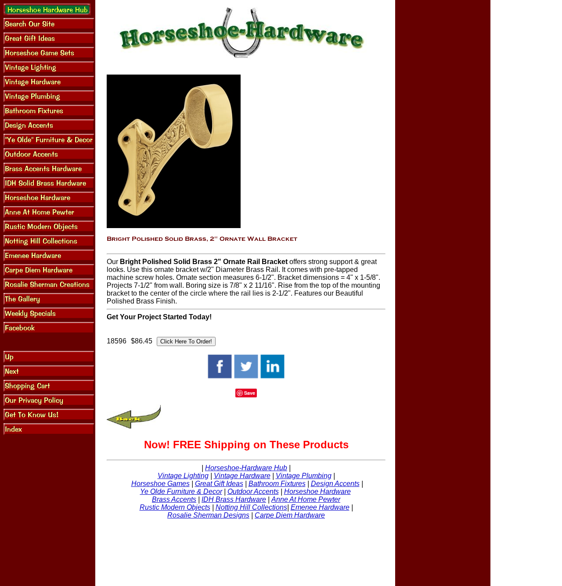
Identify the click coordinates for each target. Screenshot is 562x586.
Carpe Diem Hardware (290, 515)
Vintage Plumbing (303, 475)
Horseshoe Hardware (317, 491)
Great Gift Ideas (219, 483)
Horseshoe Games (160, 483)
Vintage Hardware (242, 475)
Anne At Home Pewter (305, 499)
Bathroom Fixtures (277, 483)
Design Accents (335, 483)
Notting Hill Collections (251, 507)
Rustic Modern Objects (175, 507)
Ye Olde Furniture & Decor (181, 491)
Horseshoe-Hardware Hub (246, 468)
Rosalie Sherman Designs (208, 515)
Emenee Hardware (320, 507)
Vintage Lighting (183, 475)
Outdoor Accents (253, 491)
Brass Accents (174, 499)
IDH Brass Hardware (234, 499)
